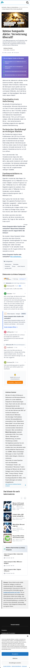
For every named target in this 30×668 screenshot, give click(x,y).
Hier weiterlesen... (16, 256)
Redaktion (4, 630)
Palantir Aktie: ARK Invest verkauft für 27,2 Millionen (18, 515)
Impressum (24, 666)
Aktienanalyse (8, 264)
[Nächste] (25, 498)
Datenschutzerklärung (16, 666)
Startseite (4, 7)
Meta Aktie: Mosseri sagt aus (19, 525)
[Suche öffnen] (27, 2)
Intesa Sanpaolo (21, 266)
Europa (13, 266)
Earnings (20, 22)
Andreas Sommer (8, 48)
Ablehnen (15, 658)
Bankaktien (15, 264)
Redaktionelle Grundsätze (8, 633)
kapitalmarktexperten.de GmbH (11, 592)
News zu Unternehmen (12, 7)
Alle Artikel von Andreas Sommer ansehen (13, 485)
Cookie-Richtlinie (7, 666)
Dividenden (7, 266)
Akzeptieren (15, 654)
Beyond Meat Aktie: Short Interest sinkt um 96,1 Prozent (18, 536)
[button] (27, 636)
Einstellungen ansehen (15, 662)
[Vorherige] (21, 498)
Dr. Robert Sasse (14, 508)
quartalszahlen (8, 268)
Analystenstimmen (23, 7)
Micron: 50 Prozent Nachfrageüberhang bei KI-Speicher (18, 504)
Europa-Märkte (9, 24)
